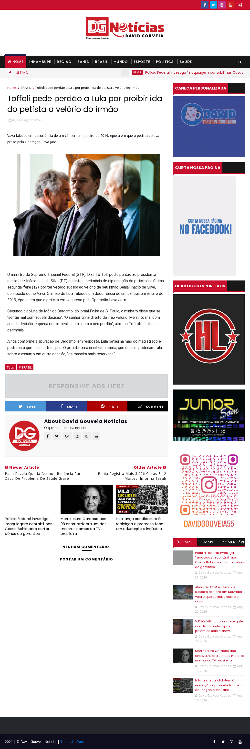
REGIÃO (64, 61)
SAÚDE (186, 61)
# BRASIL (25, 367)
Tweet (32, 407)
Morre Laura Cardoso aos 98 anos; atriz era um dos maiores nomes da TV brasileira (83, 526)
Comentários (232, 543)
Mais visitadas (209, 543)
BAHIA (83, 61)
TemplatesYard (72, 741)
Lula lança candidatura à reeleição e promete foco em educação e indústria (139, 523)
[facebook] (204, 5)
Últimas (185, 542)
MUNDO (121, 61)
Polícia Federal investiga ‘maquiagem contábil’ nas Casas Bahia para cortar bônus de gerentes (28, 526)
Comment (155, 407)
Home (17, 61)
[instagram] (222, 5)
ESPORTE (142, 61)
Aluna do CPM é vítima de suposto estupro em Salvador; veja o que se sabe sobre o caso (219, 594)
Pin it (113, 407)
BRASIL (101, 61)
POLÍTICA (165, 61)
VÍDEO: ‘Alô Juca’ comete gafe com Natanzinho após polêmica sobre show (219, 626)
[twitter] (213, 5)
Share (72, 407)
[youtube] (230, 5)
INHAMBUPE (40, 61)
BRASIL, (39, 120)
